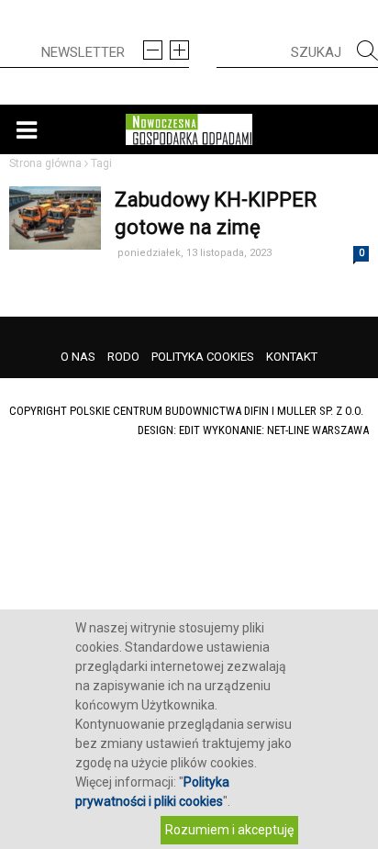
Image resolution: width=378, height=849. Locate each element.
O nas (78, 356)
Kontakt (291, 356)
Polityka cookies (202, 356)
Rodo (123, 356)
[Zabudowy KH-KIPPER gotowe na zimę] (55, 294)
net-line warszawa (318, 430)
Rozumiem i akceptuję (229, 829)
